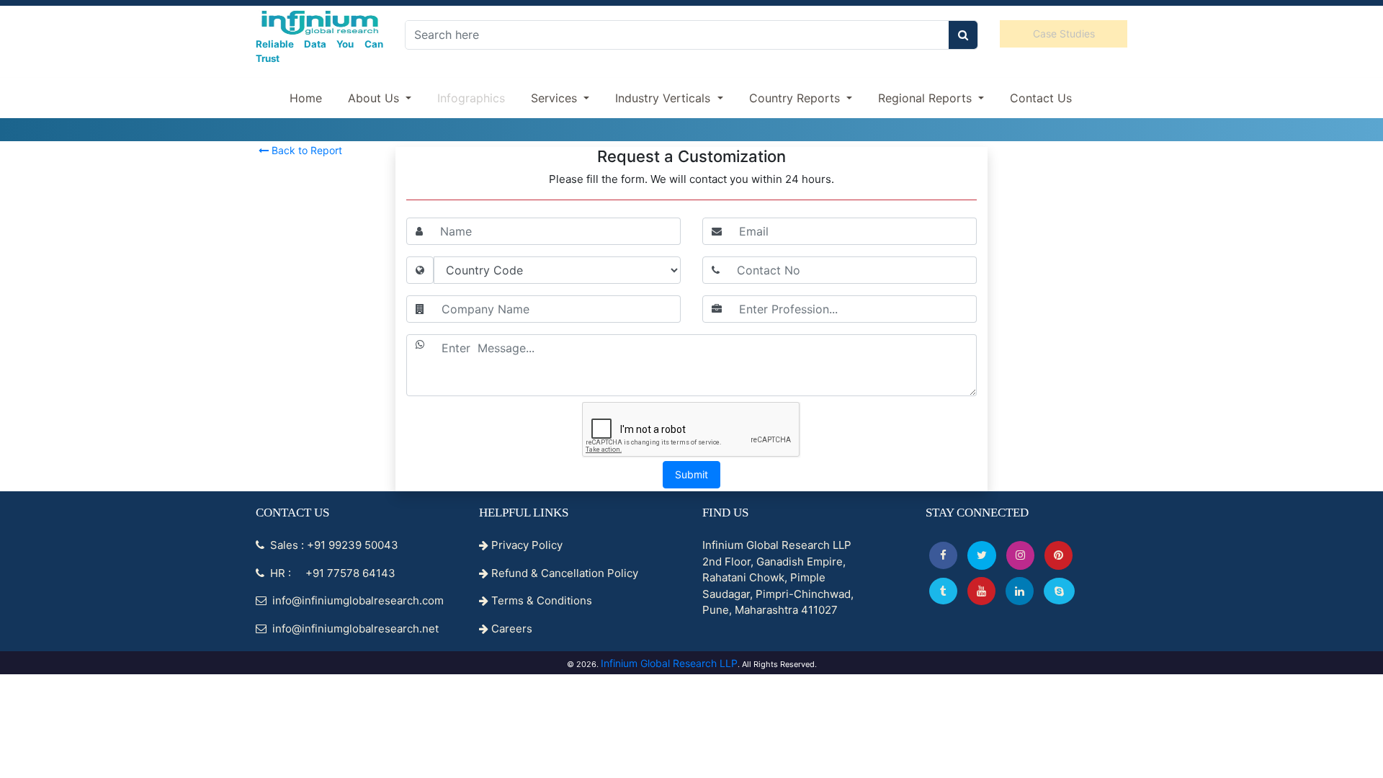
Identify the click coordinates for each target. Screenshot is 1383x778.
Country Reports (796, 98)
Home (306, 98)
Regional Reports (926, 98)
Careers (510, 628)
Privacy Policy (525, 545)
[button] (943, 555)
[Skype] (1059, 591)
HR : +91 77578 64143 (331, 573)
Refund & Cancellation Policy (563, 573)
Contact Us (1041, 98)
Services (556, 98)
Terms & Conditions (540, 600)
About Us (375, 98)
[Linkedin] (1020, 591)
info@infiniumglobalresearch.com (356, 600)
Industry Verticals (664, 98)
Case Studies (1064, 33)
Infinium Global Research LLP (669, 663)
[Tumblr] (943, 591)
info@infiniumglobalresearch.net (354, 628)
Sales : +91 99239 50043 (332, 545)
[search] (963, 35)
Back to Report (305, 150)
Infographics (471, 98)
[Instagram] (1020, 555)
